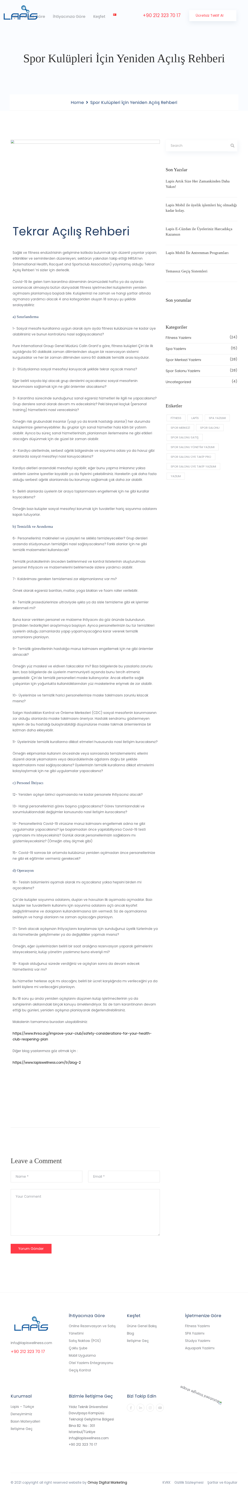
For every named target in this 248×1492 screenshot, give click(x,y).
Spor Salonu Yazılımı (201, 370)
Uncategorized (201, 381)
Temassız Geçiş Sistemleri (187, 271)
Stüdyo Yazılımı (197, 1340)
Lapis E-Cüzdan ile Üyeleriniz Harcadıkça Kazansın (199, 231)
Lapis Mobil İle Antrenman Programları (197, 253)
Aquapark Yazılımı (199, 1348)
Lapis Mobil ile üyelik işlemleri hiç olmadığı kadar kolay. (201, 208)
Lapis (195, 418)
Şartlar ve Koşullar (222, 1482)
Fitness (176, 418)
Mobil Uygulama (82, 1355)
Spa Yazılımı (201, 348)
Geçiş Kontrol (80, 1370)
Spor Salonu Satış (185, 437)
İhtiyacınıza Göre (69, 16)
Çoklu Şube (78, 1348)
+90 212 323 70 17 (162, 15)
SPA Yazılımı (194, 1333)
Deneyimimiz (21, 1414)
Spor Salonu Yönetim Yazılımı (192, 447)
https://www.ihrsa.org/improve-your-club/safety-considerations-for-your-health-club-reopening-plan (82, 1036)
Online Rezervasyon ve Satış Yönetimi (92, 1330)
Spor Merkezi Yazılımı (201, 359)
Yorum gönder (31, 1248)
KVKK (166, 1482)
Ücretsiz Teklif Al (210, 15)
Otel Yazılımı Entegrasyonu (91, 1363)
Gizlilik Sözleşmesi (188, 1482)
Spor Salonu (210, 428)
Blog (130, 1333)
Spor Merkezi (180, 428)
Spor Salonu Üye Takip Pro (191, 457)
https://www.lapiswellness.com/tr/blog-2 (47, 1062)
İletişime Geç (138, 1340)
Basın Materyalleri (25, 1421)
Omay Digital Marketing (107, 1482)
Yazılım (176, 476)
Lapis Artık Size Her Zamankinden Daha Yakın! (198, 184)
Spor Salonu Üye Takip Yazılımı (193, 466)
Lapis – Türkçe (22, 1406)
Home (77, 102)
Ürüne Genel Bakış (142, 1326)
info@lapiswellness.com (31, 1342)
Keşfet (99, 16)
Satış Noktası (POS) (85, 1340)
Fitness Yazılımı (201, 337)
